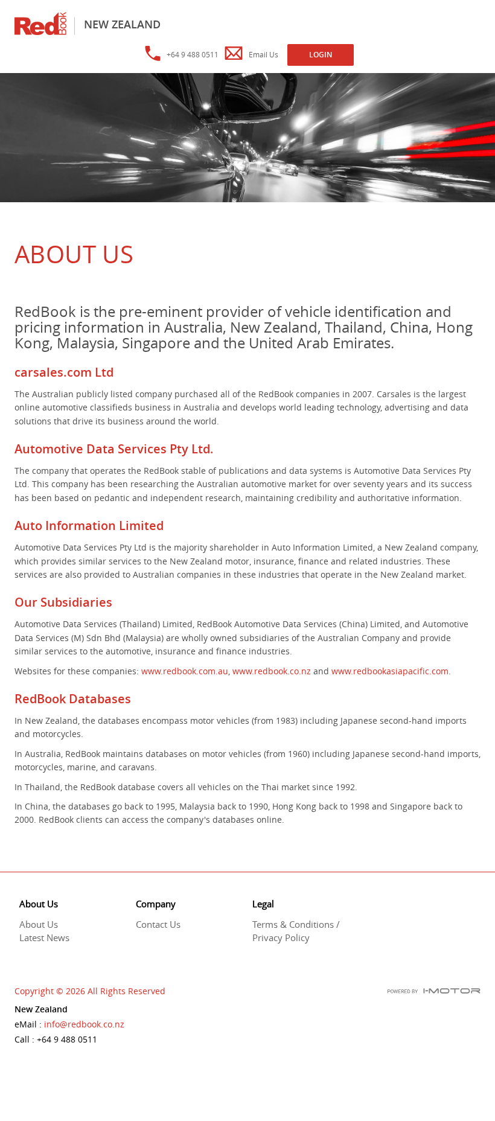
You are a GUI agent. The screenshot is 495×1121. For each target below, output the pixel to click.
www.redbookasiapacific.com (390, 671)
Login (320, 55)
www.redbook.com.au (184, 671)
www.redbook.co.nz (271, 671)
